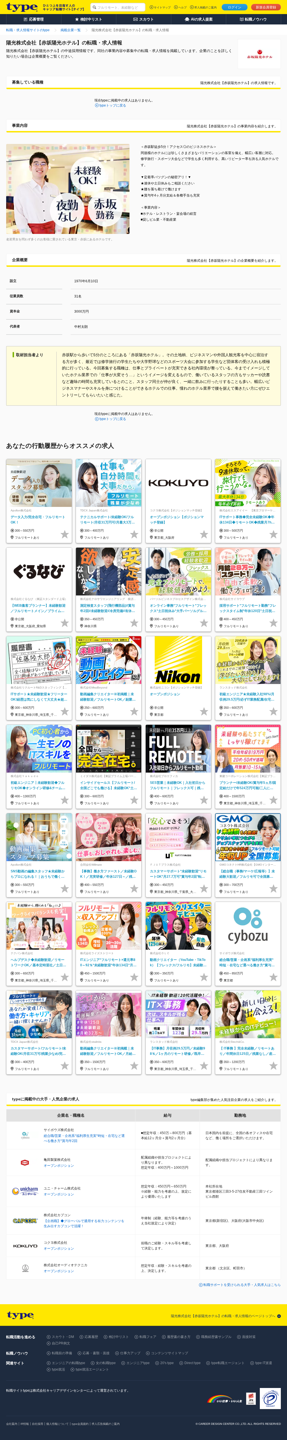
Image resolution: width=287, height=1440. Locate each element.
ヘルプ (182, 7)
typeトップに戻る (112, 105)
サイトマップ (162, 7)
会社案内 (11, 1423)
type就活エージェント (92, 1369)
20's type (167, 1363)
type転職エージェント (228, 1363)
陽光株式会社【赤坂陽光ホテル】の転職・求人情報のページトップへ (223, 1316)
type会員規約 (80, 1423)
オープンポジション (59, 1166)
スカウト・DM (63, 1337)
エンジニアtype (138, 1363)
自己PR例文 (61, 1343)
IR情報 (24, 1423)
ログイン (234, 7)
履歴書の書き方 (179, 1337)
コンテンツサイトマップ (169, 1353)
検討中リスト (119, 1337)
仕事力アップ (130, 1353)
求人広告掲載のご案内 (106, 1423)
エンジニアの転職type (68, 1363)
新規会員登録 (266, 7)
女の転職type (106, 1363)
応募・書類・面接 (96, 1353)
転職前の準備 (62, 1353)
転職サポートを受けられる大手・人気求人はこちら (242, 1285)
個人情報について (57, 1423)
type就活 (58, 1369)
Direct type (192, 1363)
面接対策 (249, 1337)
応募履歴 (91, 1337)
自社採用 (37, 1423)
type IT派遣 (263, 1363)
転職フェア (148, 1337)
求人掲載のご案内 (205, 7)
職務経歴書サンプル (216, 1337)
